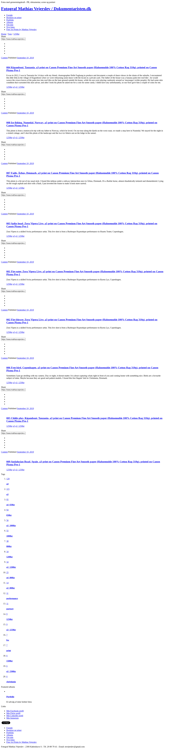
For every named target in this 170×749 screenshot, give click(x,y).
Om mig (9, 25)
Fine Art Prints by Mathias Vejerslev (21, 29)
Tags (10, 34)
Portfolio (10, 20)
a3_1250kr (19, 87)
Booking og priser (14, 17)
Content (4, 58)
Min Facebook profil (15, 711)
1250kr (16, 34)
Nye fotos (10, 27)
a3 (14, 87)
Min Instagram (12, 718)
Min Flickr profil (13, 713)
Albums (9, 22)
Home (3, 34)
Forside (9, 15)
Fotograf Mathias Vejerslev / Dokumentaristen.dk (46, 8)
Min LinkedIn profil (14, 716)
